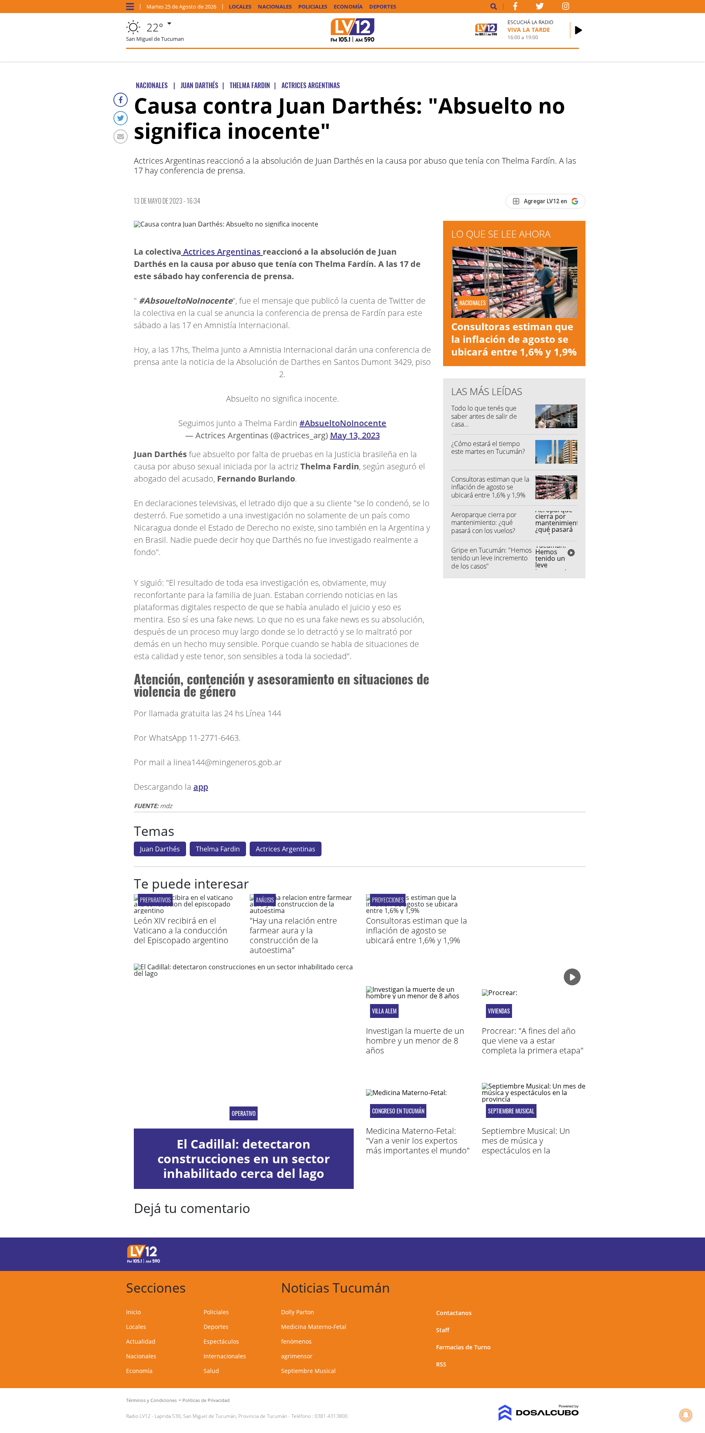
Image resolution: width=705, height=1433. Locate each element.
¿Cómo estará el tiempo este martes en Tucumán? (488, 447)
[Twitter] (120, 118)
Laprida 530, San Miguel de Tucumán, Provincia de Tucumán (221, 1416)
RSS (441, 1364)
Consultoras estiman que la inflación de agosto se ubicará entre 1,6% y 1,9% (514, 339)
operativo (244, 1113)
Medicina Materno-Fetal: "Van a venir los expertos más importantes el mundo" (418, 1140)
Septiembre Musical (511, 1111)
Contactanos (454, 1313)
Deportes (382, 6)
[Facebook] (120, 100)
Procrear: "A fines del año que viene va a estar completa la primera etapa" (532, 1040)
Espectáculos (221, 1341)
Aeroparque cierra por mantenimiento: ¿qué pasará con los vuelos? (484, 522)
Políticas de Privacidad (206, 1400)
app (200, 786)
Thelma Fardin (218, 848)
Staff (442, 1330)
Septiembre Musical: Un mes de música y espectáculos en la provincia (526, 1145)
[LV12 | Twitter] (540, 7)
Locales (240, 6)
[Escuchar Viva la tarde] (578, 30)
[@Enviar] (120, 136)
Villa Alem (384, 1011)
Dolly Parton (297, 1312)
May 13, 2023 (355, 435)
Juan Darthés (160, 848)
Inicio (133, 1312)
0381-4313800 (331, 1416)
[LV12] (143, 1261)
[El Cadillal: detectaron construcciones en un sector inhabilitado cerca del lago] (244, 1046)
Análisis (265, 899)
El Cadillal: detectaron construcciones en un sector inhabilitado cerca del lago (243, 1158)
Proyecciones (387, 899)
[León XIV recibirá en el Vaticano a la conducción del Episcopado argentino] (185, 910)
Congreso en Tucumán (398, 1111)
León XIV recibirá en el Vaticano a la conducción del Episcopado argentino (181, 930)
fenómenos (296, 1341)
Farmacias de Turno (463, 1347)
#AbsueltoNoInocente (342, 423)
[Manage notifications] (685, 1415)
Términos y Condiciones (151, 1400)
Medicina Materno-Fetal (313, 1327)
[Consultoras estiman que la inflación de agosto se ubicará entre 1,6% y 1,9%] (418, 910)
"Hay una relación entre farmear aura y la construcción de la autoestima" (293, 935)
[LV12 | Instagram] (566, 7)
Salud (211, 1371)
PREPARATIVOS (155, 899)
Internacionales (225, 1356)
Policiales (312, 6)
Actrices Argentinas (222, 251)
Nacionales (275, 6)
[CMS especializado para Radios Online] (527, 1413)
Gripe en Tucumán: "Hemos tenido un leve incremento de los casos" (491, 558)
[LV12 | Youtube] (522, 1253)
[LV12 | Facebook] (515, 7)
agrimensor (297, 1356)
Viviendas (499, 1011)
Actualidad (140, 1341)
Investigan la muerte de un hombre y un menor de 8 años (415, 1040)
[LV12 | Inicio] (570, 1286)
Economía (348, 6)
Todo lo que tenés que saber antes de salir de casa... (484, 416)
